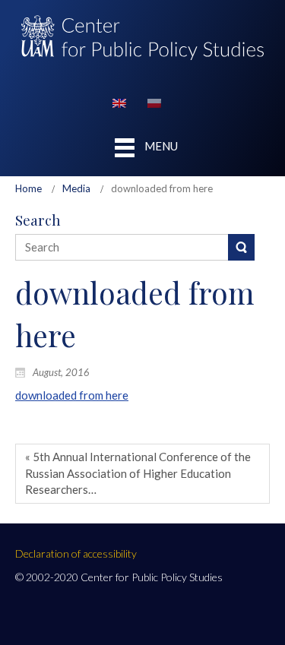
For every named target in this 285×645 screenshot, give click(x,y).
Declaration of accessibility (76, 553)
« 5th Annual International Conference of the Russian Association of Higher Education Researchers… (138, 473)
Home (28, 188)
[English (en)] (119, 102)
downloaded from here (71, 395)
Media (76, 188)
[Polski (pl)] (154, 102)
